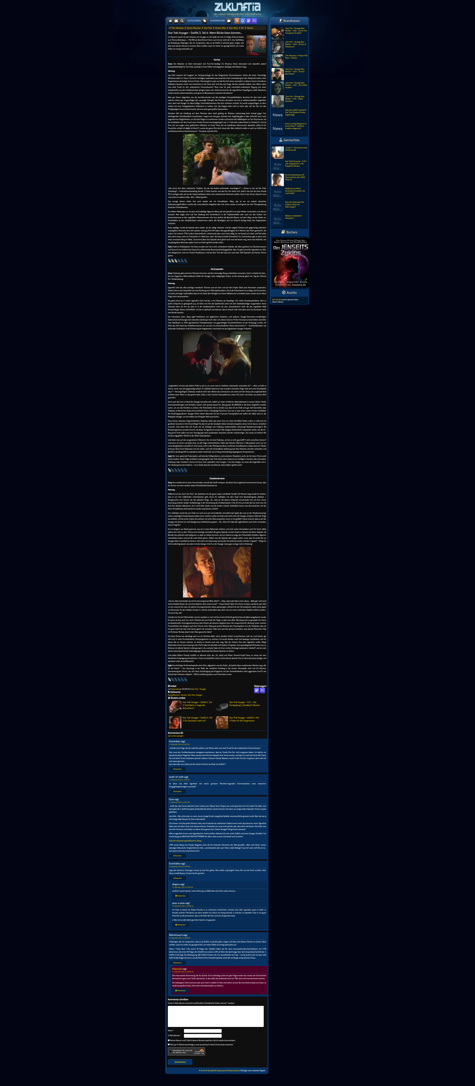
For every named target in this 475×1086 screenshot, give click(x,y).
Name (171, 1030)
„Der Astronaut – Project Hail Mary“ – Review (296, 56)
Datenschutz (233, 1070)
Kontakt (211, 1070)
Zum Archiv (276, 299)
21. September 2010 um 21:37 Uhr (179, 780)
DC (242, 28)
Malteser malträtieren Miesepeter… (293, 217)
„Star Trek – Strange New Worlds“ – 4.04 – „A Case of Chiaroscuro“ (295, 44)
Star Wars (233, 28)
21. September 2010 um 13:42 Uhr (179, 744)
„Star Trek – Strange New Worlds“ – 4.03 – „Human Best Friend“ (295, 71)
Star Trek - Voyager (198, 689)
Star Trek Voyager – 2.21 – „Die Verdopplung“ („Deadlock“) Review (244, 704)
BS (254, 21)
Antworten (177, 769)
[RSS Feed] (237, 21)
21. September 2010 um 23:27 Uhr (179, 802)
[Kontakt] (176, 21)
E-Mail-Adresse (174, 1035)
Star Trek (208, 28)
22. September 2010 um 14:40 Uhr (182, 887)
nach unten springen (175, 736)
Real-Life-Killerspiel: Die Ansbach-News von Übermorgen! (294, 204)
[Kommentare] (228, 21)
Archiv (203, 1070)
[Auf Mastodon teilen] (256, 690)
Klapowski (175, 689)
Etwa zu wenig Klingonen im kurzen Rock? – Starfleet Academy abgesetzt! (296, 125)
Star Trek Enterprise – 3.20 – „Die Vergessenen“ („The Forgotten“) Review (296, 163)
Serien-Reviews (194, 28)
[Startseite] (170, 21)
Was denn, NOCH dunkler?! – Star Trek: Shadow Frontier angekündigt (296, 112)
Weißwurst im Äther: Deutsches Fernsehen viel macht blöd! (295, 190)
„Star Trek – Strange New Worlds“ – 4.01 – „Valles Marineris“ (294, 98)
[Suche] (182, 21)
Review (184, 695)
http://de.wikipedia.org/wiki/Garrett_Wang (185, 841)
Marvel (250, 28)
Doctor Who (220, 28)
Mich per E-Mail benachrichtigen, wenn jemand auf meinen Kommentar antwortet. (201, 1044)
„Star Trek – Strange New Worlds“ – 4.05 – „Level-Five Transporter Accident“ (296, 30)
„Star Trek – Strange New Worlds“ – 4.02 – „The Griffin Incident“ (296, 85)
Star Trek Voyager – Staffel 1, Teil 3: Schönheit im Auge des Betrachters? (197, 705)
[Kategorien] (204, 21)
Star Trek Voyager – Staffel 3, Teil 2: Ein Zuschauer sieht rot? (197, 719)
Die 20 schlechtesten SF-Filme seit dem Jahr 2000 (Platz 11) (295, 177)
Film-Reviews (177, 28)
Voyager (199, 695)
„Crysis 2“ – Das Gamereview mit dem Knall (296, 148)
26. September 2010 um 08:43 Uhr (183, 972)
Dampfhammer (174, 695)
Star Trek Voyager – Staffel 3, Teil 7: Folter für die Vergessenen (244, 719)
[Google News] (242, 21)
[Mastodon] (248, 21)
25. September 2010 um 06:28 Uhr (179, 938)
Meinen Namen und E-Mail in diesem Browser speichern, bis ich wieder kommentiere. (202, 1040)
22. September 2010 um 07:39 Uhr (179, 866)
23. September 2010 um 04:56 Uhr (182, 906)
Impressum (221, 1070)
